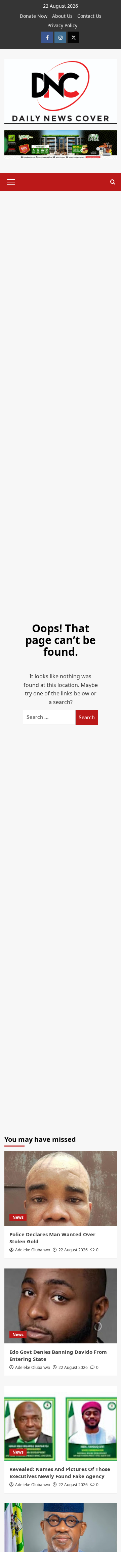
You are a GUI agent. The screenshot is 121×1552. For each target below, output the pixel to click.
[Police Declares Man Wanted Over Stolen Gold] (60, 1188)
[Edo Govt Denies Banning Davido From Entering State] (60, 1305)
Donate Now (33, 16)
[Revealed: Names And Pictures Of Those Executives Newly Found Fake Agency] (60, 1423)
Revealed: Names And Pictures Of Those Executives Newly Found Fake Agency (59, 1472)
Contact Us (89, 16)
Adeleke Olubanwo (32, 1250)
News (18, 1217)
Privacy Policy (62, 25)
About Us (62, 16)
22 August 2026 (73, 1250)
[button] (11, 181)
